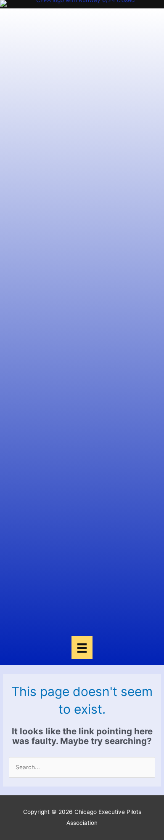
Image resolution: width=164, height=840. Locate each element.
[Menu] (82, 647)
